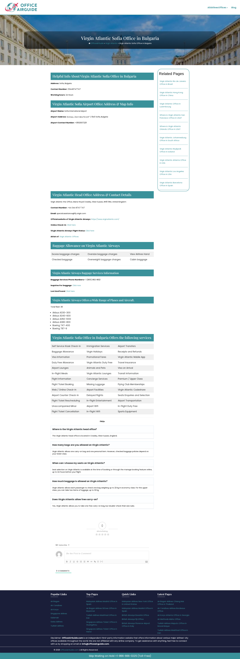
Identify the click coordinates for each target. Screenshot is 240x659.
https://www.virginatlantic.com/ (105, 219)
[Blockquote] (88, 561)
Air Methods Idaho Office (169, 619)
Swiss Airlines (56, 621)
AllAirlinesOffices (217, 7)
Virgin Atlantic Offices (69, 236)
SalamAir (55, 617)
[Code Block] (91, 561)
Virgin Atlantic (111, 43)
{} (98, 561)
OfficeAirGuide (97, 43)
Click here (71, 225)
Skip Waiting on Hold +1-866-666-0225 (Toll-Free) (120, 656)
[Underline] (74, 561)
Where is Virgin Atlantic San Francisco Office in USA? (172, 116)
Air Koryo (55, 609)
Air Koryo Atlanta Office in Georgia (173, 615)
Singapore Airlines (59, 613)
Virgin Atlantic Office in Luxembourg (170, 105)
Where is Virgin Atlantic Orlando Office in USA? (170, 127)
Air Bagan (55, 601)
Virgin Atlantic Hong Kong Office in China (171, 94)
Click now (76, 285)
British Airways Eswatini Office (135, 615)
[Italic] (70, 561)
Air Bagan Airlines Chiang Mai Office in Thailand (171, 603)
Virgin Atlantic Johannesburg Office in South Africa (173, 139)
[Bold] (67, 561)
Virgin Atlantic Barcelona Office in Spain (171, 184)
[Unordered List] (84, 561)
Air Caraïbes (56, 605)
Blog (233, 7)
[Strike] (77, 561)
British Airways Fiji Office (133, 619)
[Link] (95, 561)
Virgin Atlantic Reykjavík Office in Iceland (170, 150)
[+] (101, 561)
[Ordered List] (81, 561)
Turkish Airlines (57, 625)
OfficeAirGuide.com (69, 649)
